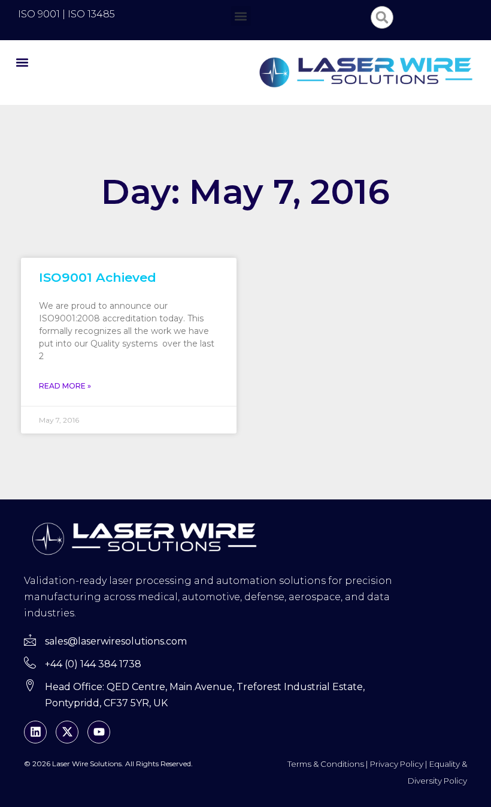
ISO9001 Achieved (97, 277)
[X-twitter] (67, 732)
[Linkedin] (35, 732)
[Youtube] (98, 732)
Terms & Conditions (325, 764)
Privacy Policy (396, 764)
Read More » (65, 385)
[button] (241, 16)
